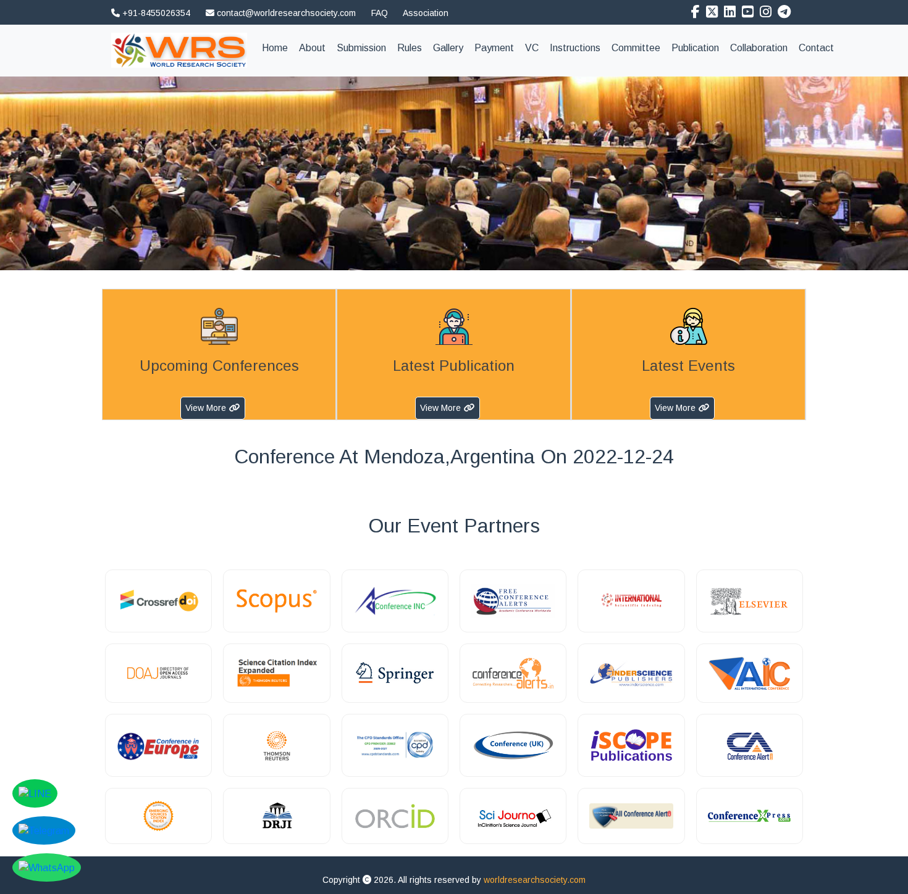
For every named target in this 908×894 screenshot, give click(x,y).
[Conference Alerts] (513, 673)
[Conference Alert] (749, 745)
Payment (494, 48)
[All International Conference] (749, 673)
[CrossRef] (158, 600)
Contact (816, 48)
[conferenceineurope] (158, 745)
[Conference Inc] (395, 600)
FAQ (379, 13)
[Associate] (276, 600)
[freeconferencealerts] (513, 600)
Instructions (575, 48)
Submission (361, 48)
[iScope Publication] (631, 745)
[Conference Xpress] (749, 816)
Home (278, 47)
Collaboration (759, 48)
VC (532, 48)
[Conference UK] (513, 745)
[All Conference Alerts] (631, 816)
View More (205, 408)
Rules (409, 48)
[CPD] (395, 745)
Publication (695, 48)
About (312, 48)
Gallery (448, 48)
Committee (636, 48)
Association (425, 13)
